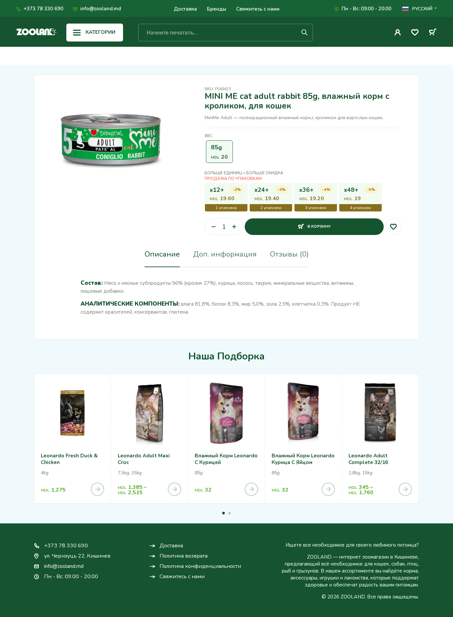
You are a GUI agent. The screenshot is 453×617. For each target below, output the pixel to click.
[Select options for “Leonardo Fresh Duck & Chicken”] (97, 489)
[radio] (219, 151)
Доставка (185, 9)
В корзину (319, 223)
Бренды (216, 9)
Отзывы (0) (289, 254)
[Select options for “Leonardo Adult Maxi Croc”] (174, 489)
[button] (223, 513)
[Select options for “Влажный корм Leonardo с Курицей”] (251, 489)
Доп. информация (225, 254)
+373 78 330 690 (43, 9)
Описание (162, 254)
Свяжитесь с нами (258, 9)
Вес (209, 135)
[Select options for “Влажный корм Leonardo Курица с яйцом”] (328, 489)
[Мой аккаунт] (398, 32)
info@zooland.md (100, 9)
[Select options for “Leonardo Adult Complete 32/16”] (405, 489)
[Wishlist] (415, 33)
